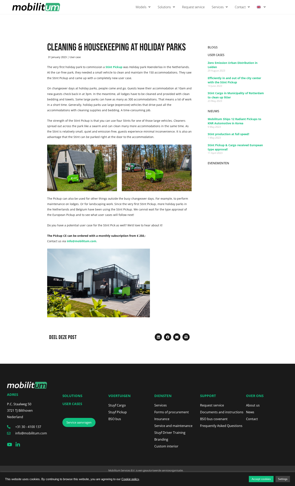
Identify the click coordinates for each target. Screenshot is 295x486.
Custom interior (166, 446)
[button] (158, 337)
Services (218, 7)
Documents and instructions (221, 412)
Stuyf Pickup (117, 412)
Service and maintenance (173, 426)
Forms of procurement (171, 412)
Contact (240, 7)
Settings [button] (283, 479)
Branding (161, 439)
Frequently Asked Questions (221, 426)
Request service (193, 7)
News (250, 412)
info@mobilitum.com (81, 241)
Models (141, 7)
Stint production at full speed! (228, 134)
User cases (72, 403)
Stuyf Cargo (117, 405)
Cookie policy (130, 479)
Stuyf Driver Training (169, 432)
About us (253, 405)
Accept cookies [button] (261, 479)
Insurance (161, 419)
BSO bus (114, 419)
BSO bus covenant (214, 419)
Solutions (164, 7)
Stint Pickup (114, 67)
